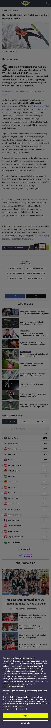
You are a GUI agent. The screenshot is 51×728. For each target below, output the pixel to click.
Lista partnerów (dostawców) (15, 709)
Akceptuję (25, 716)
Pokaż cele (25, 723)
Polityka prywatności (17, 686)
